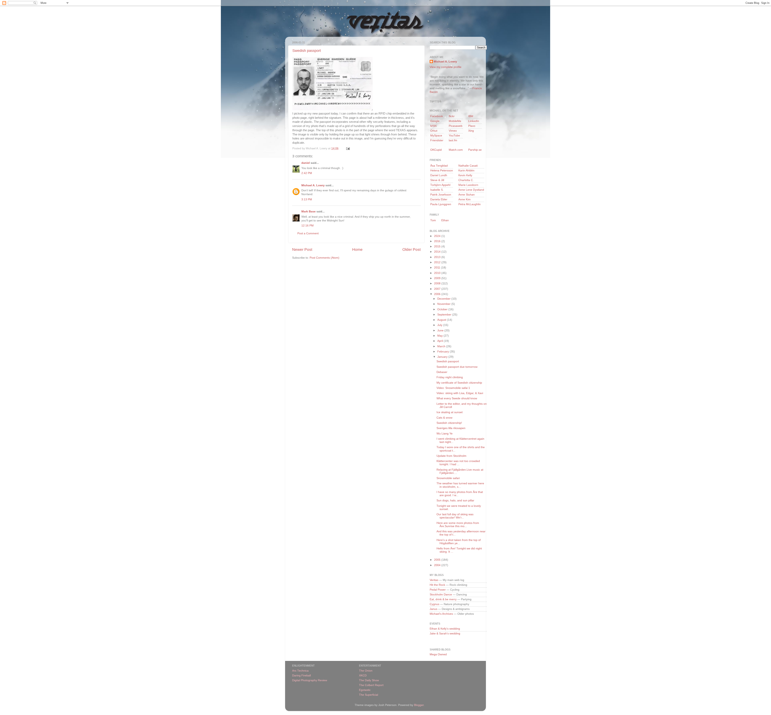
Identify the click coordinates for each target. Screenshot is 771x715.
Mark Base (308, 211)
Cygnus (434, 604)
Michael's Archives (441, 613)
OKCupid (436, 149)
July (440, 325)
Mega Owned (438, 654)
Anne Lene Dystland (471, 189)
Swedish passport (306, 51)
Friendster (436, 140)
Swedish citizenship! (449, 422)
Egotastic (365, 689)
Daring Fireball (301, 675)
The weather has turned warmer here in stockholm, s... (460, 485)
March (441, 346)
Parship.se (475, 149)
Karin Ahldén (466, 170)
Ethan (445, 220)
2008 (437, 283)
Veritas (434, 580)
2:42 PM (306, 173)
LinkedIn (473, 121)
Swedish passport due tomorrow (456, 366)
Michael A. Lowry (313, 185)
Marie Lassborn (468, 184)
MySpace (436, 135)
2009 (437, 278)
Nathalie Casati (468, 165)
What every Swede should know (456, 398)
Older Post (411, 249)
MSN (433, 125)
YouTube (454, 135)
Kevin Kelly (465, 175)
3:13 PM (306, 199)
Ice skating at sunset (449, 412)
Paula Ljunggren (440, 204)
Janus (433, 609)
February (443, 351)
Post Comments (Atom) (324, 257)
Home (357, 249)
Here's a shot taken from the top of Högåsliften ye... (458, 542)
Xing (471, 130)
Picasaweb (455, 125)
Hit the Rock (437, 584)
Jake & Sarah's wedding (445, 633)
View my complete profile (445, 67)
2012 (437, 262)
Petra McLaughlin (469, 204)
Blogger (419, 705)
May (440, 335)
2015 (437, 246)
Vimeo (453, 130)
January (442, 356)
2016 (437, 241)
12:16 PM (307, 225)
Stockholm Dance (441, 594)
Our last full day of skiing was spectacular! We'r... (454, 516)
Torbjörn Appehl (440, 184)
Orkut (433, 130)
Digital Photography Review (309, 680)
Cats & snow (444, 417)
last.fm (453, 140)
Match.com (456, 149)
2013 (437, 257)
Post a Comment (308, 233)
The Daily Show (369, 680)
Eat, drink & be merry (443, 599)
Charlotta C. (466, 180)
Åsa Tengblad (439, 165)
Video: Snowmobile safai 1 (453, 387)
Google (435, 121)
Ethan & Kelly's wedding (445, 628)
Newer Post (302, 249)
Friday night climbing (449, 377)
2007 (437, 288)
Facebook (436, 116)
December (444, 298)
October (442, 309)
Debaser (441, 372)
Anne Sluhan (466, 194)
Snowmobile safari (448, 478)
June (440, 330)
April (440, 340)
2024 (437, 236)
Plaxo (471, 125)
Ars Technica (300, 670)
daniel (305, 162)
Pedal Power (438, 589)
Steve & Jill (437, 180)
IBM (470, 116)
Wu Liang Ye (444, 433)
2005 (437, 559)
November (444, 303)
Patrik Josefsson (440, 194)
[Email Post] (347, 148)
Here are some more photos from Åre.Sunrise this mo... (457, 524)
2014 (437, 251)
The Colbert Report (371, 685)
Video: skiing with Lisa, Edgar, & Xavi (459, 393)
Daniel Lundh (438, 175)
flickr (452, 116)
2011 (437, 267)
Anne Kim (464, 199)
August (442, 319)
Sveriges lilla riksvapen (450, 428)
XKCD (363, 675)
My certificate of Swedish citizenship (459, 382)
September (444, 314)
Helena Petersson (441, 170)
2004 (437, 565)
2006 (437, 294)
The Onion (365, 670)
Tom (433, 220)
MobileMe (455, 121)
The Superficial (368, 694)
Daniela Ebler (438, 199)
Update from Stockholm (451, 455)
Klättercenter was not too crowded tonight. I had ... (458, 463)
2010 (437, 273)
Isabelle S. (437, 189)
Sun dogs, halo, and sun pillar (455, 500)
